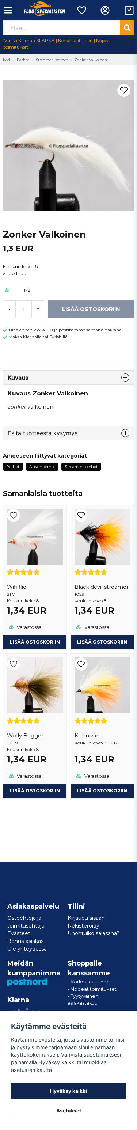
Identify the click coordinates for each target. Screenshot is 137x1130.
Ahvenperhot (42, 466)
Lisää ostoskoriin (35, 642)
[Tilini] (105, 10)
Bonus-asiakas (25, 941)
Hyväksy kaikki (68, 1091)
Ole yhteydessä (27, 948)
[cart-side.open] (129, 10)
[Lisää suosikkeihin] (81, 10)
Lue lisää (16, 273)
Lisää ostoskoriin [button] (102, 790)
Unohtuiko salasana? (93, 933)
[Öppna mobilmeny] (8, 10)
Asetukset (68, 1111)
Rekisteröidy (83, 925)
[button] (123, 90)
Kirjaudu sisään (86, 918)
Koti (6, 59)
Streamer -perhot (52, 59)
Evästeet (18, 933)
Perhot (23, 59)
